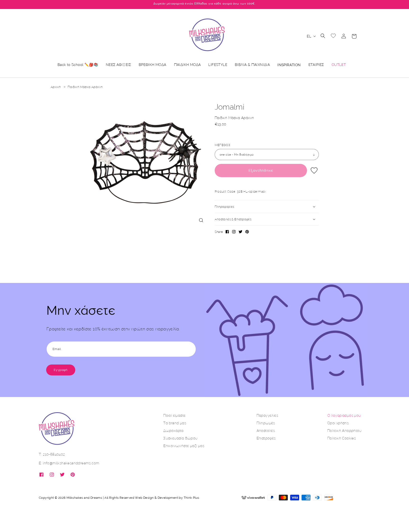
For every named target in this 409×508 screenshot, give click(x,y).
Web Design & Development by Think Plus (167, 497)
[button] (323, 36)
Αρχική (56, 87)
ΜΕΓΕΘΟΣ (223, 145)
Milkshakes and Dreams (84, 497)
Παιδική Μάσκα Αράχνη (85, 87)
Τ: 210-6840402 (52, 454)
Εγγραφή (61, 370)
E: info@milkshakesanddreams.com (69, 463)
